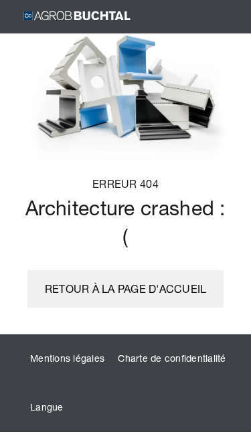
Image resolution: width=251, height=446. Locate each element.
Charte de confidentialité (172, 358)
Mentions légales (67, 358)
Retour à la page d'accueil (126, 288)
